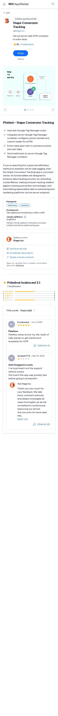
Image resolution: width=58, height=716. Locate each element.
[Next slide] (53, 109)
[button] (25, 217)
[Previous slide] (5, 109)
